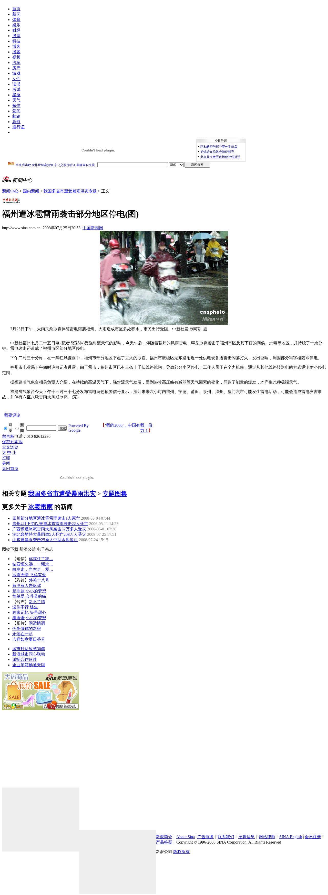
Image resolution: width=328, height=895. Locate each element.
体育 (16, 19)
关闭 (6, 463)
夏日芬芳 (37, 639)
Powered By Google (78, 427)
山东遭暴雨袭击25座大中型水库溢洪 (45, 540)
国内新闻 (31, 191)
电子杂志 (45, 549)
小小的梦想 (36, 591)
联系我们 (226, 837)
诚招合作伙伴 (24, 659)
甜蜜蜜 (18, 618)
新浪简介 (164, 837)
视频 (16, 57)
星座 (16, 95)
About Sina (185, 837)
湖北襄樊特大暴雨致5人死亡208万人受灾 (49, 534)
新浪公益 (27, 549)
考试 (16, 89)
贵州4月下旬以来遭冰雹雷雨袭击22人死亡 (50, 523)
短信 (16, 105)
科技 (16, 41)
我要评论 (12, 415)
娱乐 (16, 25)
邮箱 (16, 116)
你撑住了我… (41, 558)
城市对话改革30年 (28, 649)
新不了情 (37, 601)
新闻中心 (10, 191)
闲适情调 (37, 623)
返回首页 (10, 468)
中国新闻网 (93, 228)
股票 (16, 36)
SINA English (290, 837)
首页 (16, 9)
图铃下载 (10, 549)
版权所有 (181, 851)
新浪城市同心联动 (28, 654)
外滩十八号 (39, 580)
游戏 (16, 73)
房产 (16, 68)
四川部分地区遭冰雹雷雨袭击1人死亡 (46, 518)
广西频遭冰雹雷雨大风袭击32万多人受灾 (49, 529)
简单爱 (18, 596)
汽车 (16, 62)
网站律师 (267, 837)
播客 (16, 52)
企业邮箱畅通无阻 (28, 665)
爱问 (16, 111)
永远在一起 (22, 634)
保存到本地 (12, 442)
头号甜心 (38, 612)
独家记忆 (20, 612)
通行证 (18, 127)
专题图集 (114, 493)
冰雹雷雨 (40, 507)
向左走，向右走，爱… (32, 569)
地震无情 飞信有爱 (29, 575)
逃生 (34, 607)
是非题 (18, 591)
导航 (16, 121)
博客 (16, 46)
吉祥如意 (20, 639)
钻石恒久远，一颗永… (32, 564)
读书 (16, 84)
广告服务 (205, 837)
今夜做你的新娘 (26, 628)
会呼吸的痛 (36, 596)
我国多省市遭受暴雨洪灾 (62, 493)
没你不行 (20, 607)
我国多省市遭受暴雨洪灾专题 (70, 191)
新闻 (16, 14)
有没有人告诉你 (26, 585)
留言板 (8, 436)
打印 (6, 458)
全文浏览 (10, 447)
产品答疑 (164, 842)
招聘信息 (246, 837)
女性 (16, 79)
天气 (16, 100)
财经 (16, 30)
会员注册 (313, 837)
